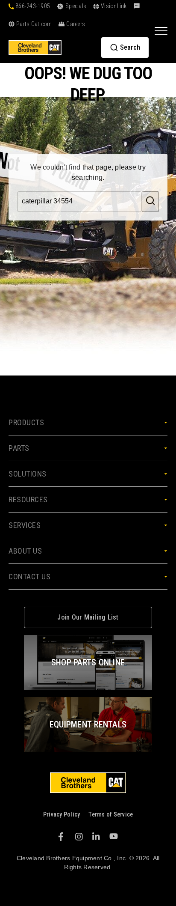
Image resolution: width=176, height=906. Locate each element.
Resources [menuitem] (28, 499)
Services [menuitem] (25, 525)
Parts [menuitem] (19, 448)
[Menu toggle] (161, 30)
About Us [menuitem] (25, 550)
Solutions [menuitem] (28, 473)
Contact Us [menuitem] (29, 576)
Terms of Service (110, 814)
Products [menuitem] (26, 422)
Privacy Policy (61, 814)
